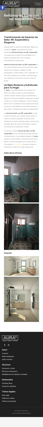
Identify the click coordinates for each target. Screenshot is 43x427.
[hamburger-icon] (37, 3)
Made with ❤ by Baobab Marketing (21, 413)
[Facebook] (5, 345)
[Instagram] (8, 345)
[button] (2, 7)
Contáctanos (18, 144)
